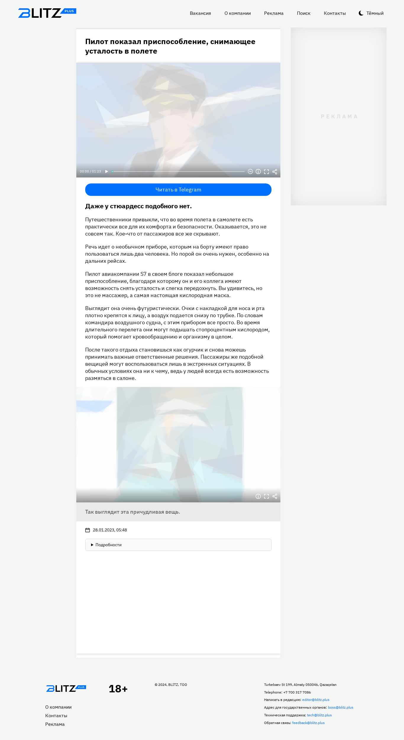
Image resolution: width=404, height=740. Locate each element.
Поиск (304, 13)
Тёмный (375, 13)
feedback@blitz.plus (308, 722)
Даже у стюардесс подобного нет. (138, 205)
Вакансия (200, 13)
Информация (258, 171)
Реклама (274, 13)
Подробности (109, 544)
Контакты (335, 13)
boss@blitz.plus (340, 707)
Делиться (275, 171)
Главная (66, 688)
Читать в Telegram (178, 189)
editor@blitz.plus (315, 699)
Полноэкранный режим (266, 171)
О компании (237, 13)
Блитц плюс (47, 13)
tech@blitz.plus (319, 715)
